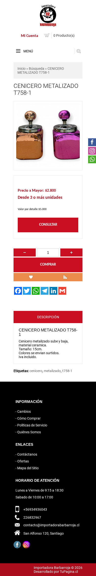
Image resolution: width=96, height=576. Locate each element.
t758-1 (67, 371)
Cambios (24, 411)
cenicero (36, 371)
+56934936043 (35, 509)
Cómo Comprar (29, 418)
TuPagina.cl (69, 572)
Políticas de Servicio (32, 425)
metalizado (52, 371)
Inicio (21, 69)
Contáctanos (27, 454)
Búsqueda (36, 69)
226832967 (32, 517)
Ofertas (23, 461)
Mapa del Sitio (28, 468)
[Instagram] (26, 544)
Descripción (48, 317)
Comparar (65, 277)
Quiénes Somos (29, 432)
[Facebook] (17, 544)
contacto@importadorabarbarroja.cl (51, 525)
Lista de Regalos (31, 277)
